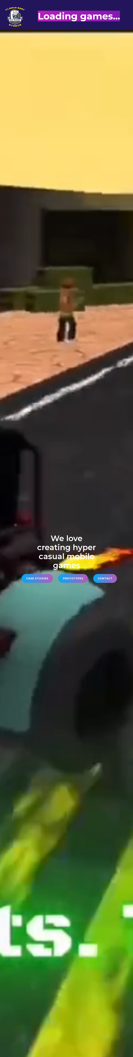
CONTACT (105, 578)
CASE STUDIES (37, 578)
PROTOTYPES (73, 578)
